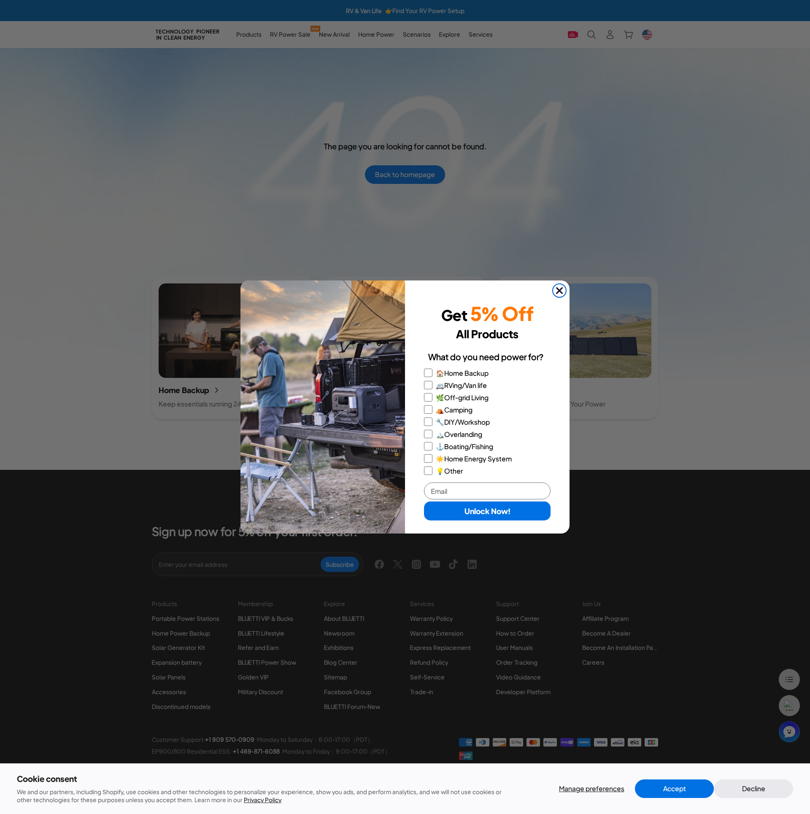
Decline (753, 788)
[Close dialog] (559, 290)
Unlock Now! (487, 511)
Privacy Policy (262, 799)
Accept (674, 788)
